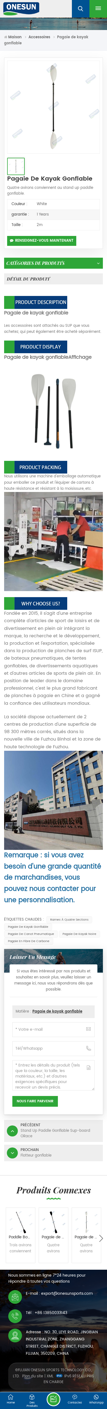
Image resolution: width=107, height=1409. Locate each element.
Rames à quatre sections (69, 919)
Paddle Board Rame (22, 1237)
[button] (101, 1238)
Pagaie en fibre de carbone (28, 941)
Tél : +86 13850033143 (46, 1313)
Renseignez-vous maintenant (44, 241)
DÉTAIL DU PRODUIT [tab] (28, 279)
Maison (15, 37)
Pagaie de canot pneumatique (31, 934)
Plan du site (32, 1376)
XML (50, 1376)
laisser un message (53, 1399)
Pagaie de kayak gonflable (28, 926)
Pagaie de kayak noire (79, 934)
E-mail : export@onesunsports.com (59, 1293)
